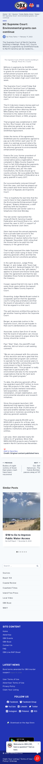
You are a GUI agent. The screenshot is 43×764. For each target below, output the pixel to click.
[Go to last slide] (7, 521)
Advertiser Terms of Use (13, 683)
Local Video (8, 598)
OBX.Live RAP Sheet (12, 652)
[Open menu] (37, 6)
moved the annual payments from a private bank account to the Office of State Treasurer (20, 233)
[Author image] (4, 36)
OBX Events (8, 638)
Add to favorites (11, 451)
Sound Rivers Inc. (25, 221)
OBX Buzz (7, 603)
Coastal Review (9, 583)
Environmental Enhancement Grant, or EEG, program (20, 115)
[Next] (36, 521)
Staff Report (12, 541)
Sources (6, 573)
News (5, 21)
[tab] (17, 551)
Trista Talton (13, 37)
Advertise (7, 635)
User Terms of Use (11, 679)
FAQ (4, 649)
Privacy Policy (9, 686)
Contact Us (7, 645)
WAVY (5, 608)
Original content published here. (24, 453)
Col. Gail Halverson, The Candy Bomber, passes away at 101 (32, 467)
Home (5, 631)
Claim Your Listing (11, 690)
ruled (24, 86)
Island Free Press (10, 593)
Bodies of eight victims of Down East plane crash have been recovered (10, 468)
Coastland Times (10, 588)
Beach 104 (7, 578)
